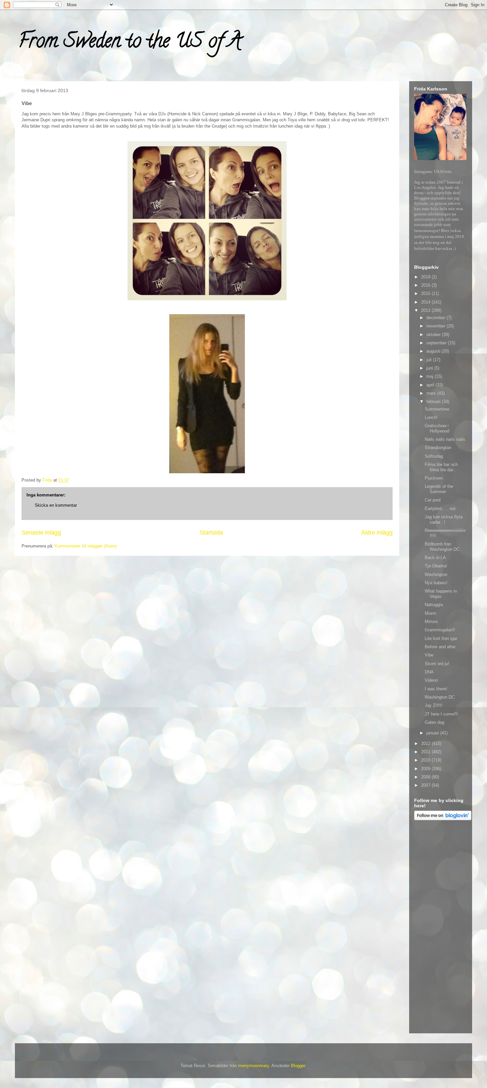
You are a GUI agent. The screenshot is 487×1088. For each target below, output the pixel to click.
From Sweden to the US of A (129, 42)
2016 (426, 285)
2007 (426, 785)
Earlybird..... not (440, 508)
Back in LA (435, 557)
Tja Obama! (436, 565)
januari (433, 732)
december (436, 317)
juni (430, 368)
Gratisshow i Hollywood (437, 428)
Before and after (440, 646)
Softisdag (434, 456)
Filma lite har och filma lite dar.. (441, 467)
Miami (430, 613)
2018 (426, 276)
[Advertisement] (440, 928)
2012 (426, 743)
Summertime (437, 409)
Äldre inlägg (377, 532)
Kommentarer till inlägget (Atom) (86, 546)
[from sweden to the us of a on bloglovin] (442, 818)
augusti (434, 351)
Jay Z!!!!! (433, 705)
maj (430, 376)
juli (429, 359)
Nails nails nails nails (445, 439)
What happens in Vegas (441, 594)
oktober (434, 334)
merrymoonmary (253, 1065)
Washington (436, 574)
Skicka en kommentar (56, 505)
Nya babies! (436, 582)
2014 (426, 302)
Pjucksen (434, 478)
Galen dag (434, 722)
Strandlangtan (438, 447)
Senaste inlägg (41, 532)
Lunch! (431, 417)
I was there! (436, 688)
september (437, 342)
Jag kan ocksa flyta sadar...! (443, 519)
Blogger (298, 1065)
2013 (426, 310)
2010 (426, 760)
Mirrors (431, 621)
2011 (426, 751)
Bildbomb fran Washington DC (442, 547)
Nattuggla (434, 604)
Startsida (211, 532)
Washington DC (440, 697)
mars (431, 393)
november (436, 325)
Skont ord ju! (437, 663)
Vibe (429, 655)
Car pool (433, 499)
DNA (429, 671)
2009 (426, 768)
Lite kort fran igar (441, 638)
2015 (426, 293)
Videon (431, 680)
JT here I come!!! (441, 714)
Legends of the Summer (439, 489)
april (431, 384)
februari (434, 401)
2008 (426, 776)
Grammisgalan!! (440, 629)
